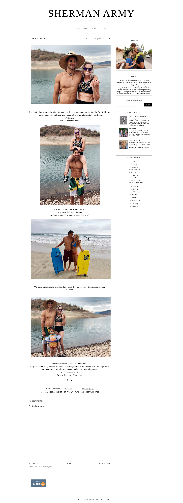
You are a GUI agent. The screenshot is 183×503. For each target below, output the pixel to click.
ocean (88, 392)
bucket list (61, 392)
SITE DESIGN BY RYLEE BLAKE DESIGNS (91, 500)
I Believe (94, 28)
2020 (133, 161)
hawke (77, 392)
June (134, 186)
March (134, 195)
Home (70, 463)
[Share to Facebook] (90, 389)
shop (85, 28)
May (134, 189)
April (135, 192)
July (134, 175)
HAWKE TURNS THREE (136, 183)
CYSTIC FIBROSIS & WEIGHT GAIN (139, 117)
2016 (133, 206)
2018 (133, 167)
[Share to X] (88, 389)
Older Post (104, 463)
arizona (51, 392)
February (134, 197)
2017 (133, 204)
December (134, 169)
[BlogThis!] (85, 389)
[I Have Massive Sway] (38, 486)
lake (83, 392)
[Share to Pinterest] (92, 389)
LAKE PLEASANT (135, 180)
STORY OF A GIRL (134, 140)
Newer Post (34, 463)
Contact (104, 28)
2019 (133, 164)
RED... (135, 177)
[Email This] (83, 389)
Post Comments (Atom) (45, 467)
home (78, 28)
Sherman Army (91, 13)
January (135, 200)
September (135, 172)
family (70, 392)
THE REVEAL (133, 129)
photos (95, 392)
